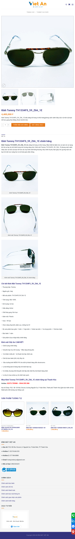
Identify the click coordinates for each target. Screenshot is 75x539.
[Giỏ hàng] (69, 5)
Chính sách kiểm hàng (8, 501)
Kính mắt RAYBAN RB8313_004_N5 (62, 428)
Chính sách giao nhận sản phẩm (11, 497)
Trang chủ (30, 12)
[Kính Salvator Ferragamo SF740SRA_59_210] (12, 413)
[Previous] (5, 52)
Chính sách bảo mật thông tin (10, 494)
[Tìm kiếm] (66, 4)
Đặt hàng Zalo (37, 125)
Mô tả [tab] (3, 136)
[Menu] (72, 4)
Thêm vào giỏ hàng (20, 125)
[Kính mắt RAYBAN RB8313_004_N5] (62, 413)
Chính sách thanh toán (8, 490)
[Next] (70, 52)
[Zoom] (4, 85)
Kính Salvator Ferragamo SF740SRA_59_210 (10, 428)
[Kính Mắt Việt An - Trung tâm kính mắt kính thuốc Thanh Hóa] (37, 4)
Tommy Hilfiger (42, 12)
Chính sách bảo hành (7, 483)
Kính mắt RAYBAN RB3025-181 (36, 428)
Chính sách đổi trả (7, 487)
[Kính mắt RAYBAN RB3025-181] (37, 413)
